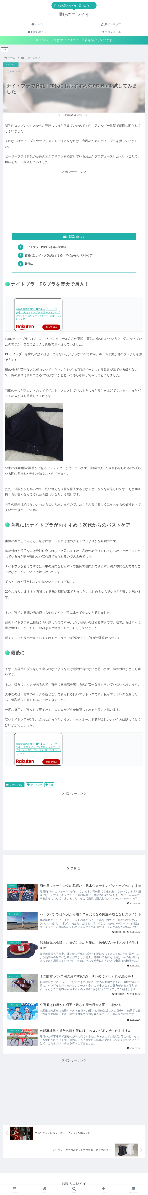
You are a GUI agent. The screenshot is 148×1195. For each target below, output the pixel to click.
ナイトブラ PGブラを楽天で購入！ (47, 247)
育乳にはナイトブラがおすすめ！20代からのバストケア (59, 255)
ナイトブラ (36, 784)
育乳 (51, 784)
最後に (29, 263)
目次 (72, 236)
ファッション (16, 784)
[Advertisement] (74, 202)
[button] (136, 714)
